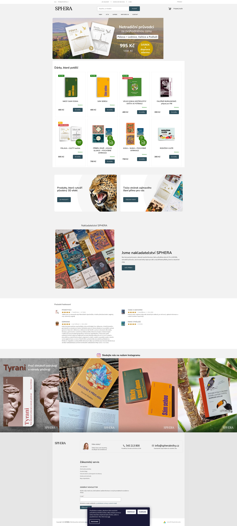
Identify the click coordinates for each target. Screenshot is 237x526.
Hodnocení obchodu (119, 2)
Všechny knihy (131, 199)
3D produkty (64, 199)
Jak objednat (105, 2)
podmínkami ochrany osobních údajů (107, 503)
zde (109, 517)
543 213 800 (133, 446)
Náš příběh (128, 268)
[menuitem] (100, 14)
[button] (62, 38)
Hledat (134, 9)
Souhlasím (142, 512)
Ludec (179, 522)
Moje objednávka (84, 478)
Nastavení (94, 522)
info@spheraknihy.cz (167, 446)
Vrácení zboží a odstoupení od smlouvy (91, 474)
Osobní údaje (83, 471)
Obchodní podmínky (85, 469)
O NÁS (130, 2)
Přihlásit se (85, 507)
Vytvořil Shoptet (171, 522)
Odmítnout (131, 512)
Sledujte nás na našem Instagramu (121, 355)
